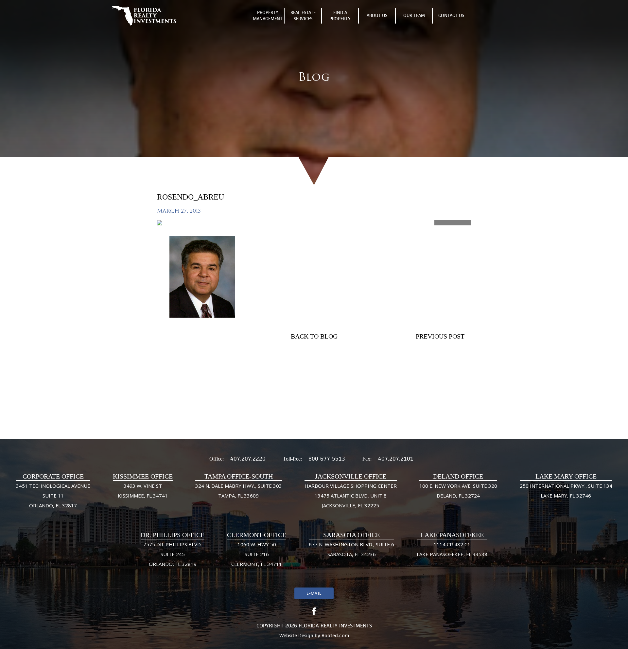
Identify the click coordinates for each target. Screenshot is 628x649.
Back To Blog (314, 336)
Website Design (296, 635)
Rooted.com (335, 635)
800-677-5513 (326, 458)
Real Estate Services (303, 15)
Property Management (268, 15)
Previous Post (440, 336)
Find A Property (340, 15)
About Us (377, 15)
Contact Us (451, 15)
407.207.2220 (248, 458)
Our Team (414, 15)
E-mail (314, 593)
